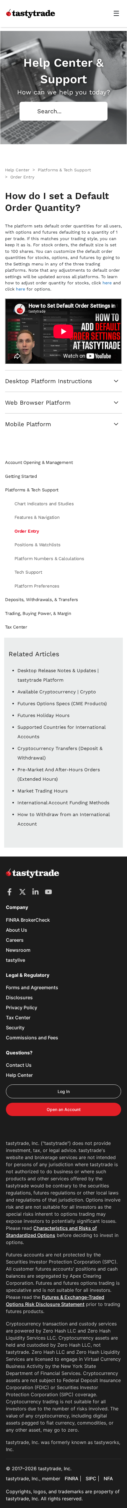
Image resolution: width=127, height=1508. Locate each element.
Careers (15, 940)
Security (15, 1028)
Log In (64, 1091)
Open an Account (64, 1109)
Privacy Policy (21, 1007)
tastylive (15, 960)
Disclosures (19, 997)
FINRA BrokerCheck (28, 920)
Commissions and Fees (32, 1038)
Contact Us (19, 1065)
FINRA (71, 1478)
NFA (108, 1478)
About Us (16, 930)
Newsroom (18, 950)
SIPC (91, 1478)
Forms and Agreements (32, 987)
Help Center (19, 1075)
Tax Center (18, 1017)
